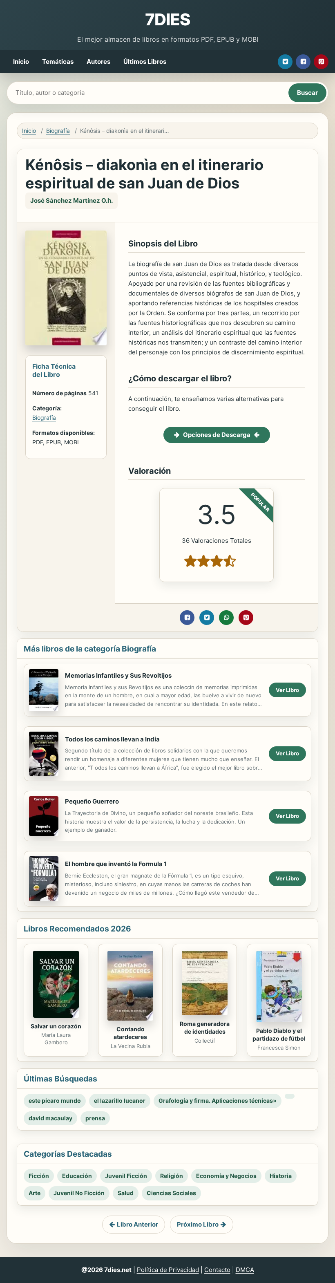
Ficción (39, 1175)
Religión (171, 1175)
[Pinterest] (321, 61)
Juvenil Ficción (126, 1175)
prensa (95, 1118)
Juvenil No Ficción (79, 1192)
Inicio (21, 61)
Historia (281, 1175)
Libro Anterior (137, 1224)
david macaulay (50, 1118)
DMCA (245, 1270)
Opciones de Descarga (216, 435)
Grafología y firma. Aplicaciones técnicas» (218, 1100)
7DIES (167, 19)
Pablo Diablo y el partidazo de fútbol (279, 1034)
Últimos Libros (144, 61)
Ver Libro (287, 690)
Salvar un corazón (56, 1026)
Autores (98, 61)
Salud (126, 1192)
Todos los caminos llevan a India (112, 739)
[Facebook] (303, 61)
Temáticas (58, 61)
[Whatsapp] (226, 617)
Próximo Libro (198, 1224)
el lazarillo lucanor (119, 1100)
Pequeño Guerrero (92, 801)
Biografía (58, 130)
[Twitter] (285, 61)
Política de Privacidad (168, 1270)
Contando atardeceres (130, 1033)
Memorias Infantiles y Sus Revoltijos (118, 675)
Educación (77, 1175)
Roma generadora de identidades (205, 1027)
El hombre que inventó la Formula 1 (116, 864)
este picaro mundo (55, 1100)
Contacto (217, 1270)
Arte (34, 1192)
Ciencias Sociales (171, 1192)
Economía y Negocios (226, 1175)
